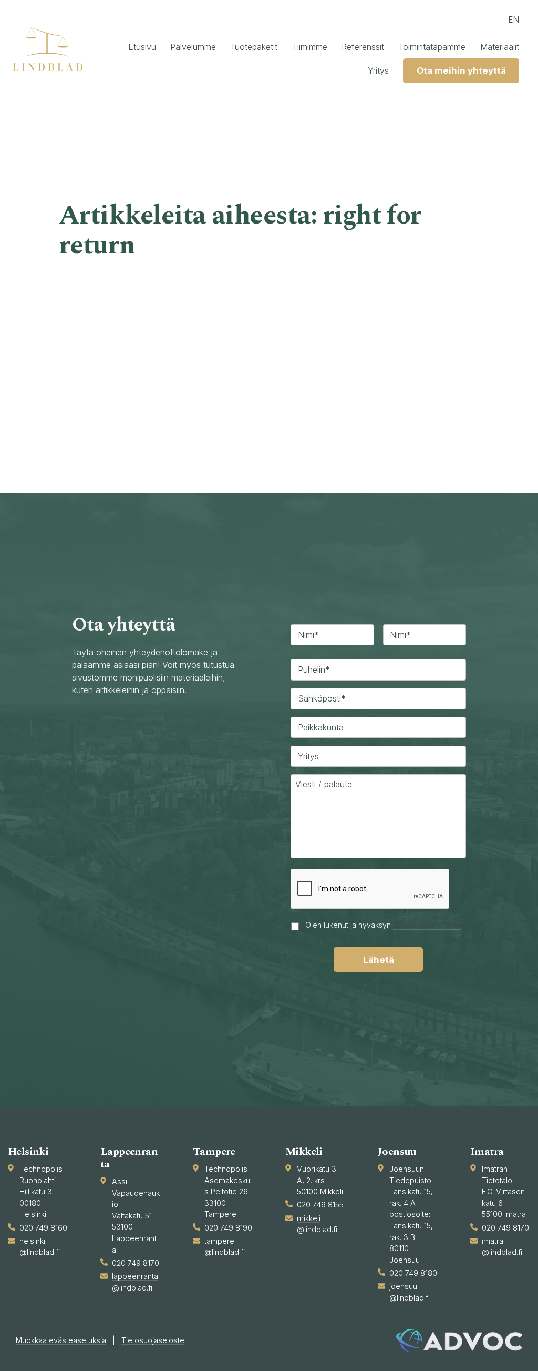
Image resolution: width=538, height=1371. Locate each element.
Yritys (378, 70)
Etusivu (142, 47)
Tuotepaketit (253, 47)
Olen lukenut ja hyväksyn (383, 924)
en (513, 20)
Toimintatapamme (431, 47)
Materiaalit (499, 47)
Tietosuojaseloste (152, 1340)
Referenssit (363, 47)
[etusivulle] (52, 49)
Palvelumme (193, 47)
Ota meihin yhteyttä (461, 70)
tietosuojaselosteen (427, 924)
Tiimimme (309, 47)
